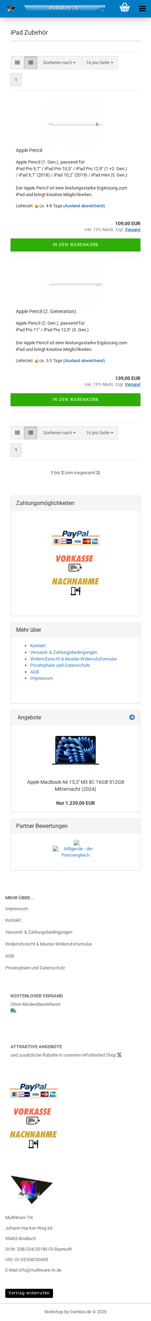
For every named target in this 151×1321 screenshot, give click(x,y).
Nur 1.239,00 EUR (75, 803)
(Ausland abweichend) (84, 205)
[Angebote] (132, 718)
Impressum (41, 678)
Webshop (53, 1311)
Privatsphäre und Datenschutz (60, 665)
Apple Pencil (29, 150)
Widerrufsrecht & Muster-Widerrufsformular (73, 659)
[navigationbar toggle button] (142, 9)
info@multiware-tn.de (40, 1270)
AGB (34, 672)
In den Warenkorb (75, 244)
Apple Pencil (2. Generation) (46, 311)
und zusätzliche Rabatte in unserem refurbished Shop (64, 1055)
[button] (17, 63)
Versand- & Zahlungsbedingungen (63, 652)
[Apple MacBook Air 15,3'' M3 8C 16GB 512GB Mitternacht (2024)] (75, 750)
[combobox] (59, 63)
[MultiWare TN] (52, 9)
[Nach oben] (131, 1310)
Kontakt (38, 645)
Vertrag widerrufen (29, 1293)
